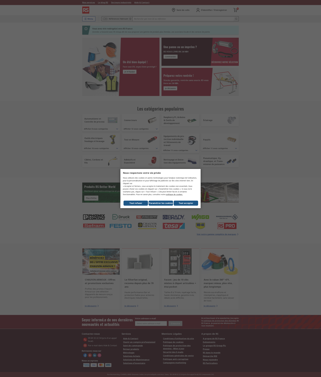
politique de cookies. (174, 194)
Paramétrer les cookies (161, 203)
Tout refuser (135, 203)
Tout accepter (186, 203)
